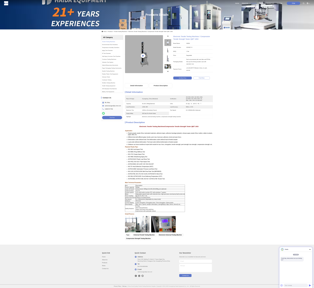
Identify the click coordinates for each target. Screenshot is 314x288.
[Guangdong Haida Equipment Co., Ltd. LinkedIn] (139, 276)
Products (110, 31)
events (261, 3)
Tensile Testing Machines (120, 31)
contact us (270, 3)
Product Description (161, 85)
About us (104, 259)
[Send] (310, 285)
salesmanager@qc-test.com (113, 105)
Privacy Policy (117, 286)
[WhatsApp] (103, 113)
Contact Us (105, 268)
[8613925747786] (142, 276)
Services (279, 3)
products (254, 3)
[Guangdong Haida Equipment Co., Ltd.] (6, 3)
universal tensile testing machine (144, 235)
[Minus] (310, 249)
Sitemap (124, 286)
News (103, 265)
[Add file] (281, 285)
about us (245, 3)
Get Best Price (182, 78)
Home (237, 3)
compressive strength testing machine (138, 238)
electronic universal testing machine (170, 235)
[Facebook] (136, 276)
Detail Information (136, 85)
